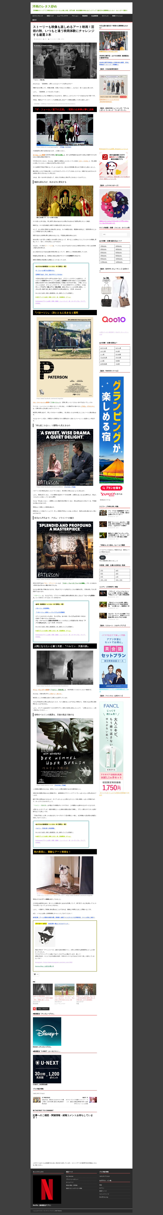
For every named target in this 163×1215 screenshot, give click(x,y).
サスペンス (105, 16)
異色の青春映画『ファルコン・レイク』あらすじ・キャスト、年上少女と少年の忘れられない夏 (64, 998)
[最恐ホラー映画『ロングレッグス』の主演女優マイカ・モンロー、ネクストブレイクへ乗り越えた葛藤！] (103, 537)
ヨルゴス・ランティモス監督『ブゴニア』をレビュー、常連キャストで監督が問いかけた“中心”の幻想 (118, 615)
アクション (75, 16)
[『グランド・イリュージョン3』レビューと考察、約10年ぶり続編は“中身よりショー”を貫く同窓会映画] (103, 595)
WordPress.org (103, 1197)
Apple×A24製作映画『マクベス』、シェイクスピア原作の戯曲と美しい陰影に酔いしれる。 (43, 998)
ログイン (101, 1188)
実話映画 (85, 16)
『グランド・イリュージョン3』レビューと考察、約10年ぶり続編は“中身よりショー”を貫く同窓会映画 (118, 593)
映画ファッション (117, 16)
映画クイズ (50, 16)
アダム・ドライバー (43, 1009)
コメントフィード (104, 1194)
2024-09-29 (39, 39)
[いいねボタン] (34, 974)
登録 (100, 1185)
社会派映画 (94, 16)
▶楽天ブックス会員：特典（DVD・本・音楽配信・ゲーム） (53, 297)
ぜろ (45, 39)
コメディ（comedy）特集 (108, 587)
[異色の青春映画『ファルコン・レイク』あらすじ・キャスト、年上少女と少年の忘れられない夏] (64, 989)
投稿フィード (103, 1191)
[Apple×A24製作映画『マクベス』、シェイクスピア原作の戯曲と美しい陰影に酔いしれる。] (43, 989)
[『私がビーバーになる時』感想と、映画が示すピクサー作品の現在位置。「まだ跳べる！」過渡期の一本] (103, 606)
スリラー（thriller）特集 (108, 506)
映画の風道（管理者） (72, 1185)
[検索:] (115, 234)
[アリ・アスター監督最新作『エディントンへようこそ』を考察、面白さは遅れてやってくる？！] (103, 515)
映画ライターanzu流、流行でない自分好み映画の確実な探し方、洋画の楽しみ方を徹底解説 (86, 998)
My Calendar (69, 1176)
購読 (102, 557)
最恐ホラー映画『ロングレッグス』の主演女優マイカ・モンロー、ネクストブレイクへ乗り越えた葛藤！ (118, 535)
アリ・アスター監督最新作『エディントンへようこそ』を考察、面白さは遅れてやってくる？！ (118, 512)
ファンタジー (53, 39)
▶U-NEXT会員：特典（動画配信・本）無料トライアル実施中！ (55, 293)
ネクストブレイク (37, 16)
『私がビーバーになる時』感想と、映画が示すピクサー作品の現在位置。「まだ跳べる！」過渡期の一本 (118, 604)
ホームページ (69, 1182)
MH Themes (58, 1211)
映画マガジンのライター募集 (74, 1188)
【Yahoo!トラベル (104, 500)
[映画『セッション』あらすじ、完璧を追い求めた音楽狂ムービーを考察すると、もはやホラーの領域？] (103, 526)
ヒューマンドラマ (62, 16)
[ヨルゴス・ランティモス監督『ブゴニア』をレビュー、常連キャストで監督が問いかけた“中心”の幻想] (103, 617)
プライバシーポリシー (72, 1179)
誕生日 (35, 20)
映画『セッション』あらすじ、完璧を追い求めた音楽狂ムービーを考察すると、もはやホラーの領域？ (118, 523)
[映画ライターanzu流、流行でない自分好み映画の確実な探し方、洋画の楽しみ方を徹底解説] (86, 989)
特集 (59, 39)
